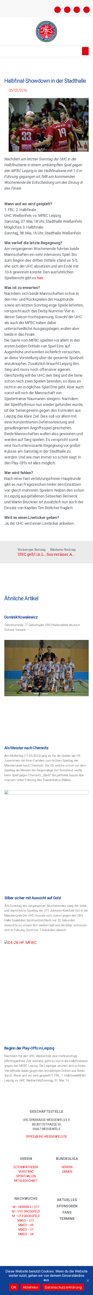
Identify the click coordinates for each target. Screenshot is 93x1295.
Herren (67, 1167)
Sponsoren (67, 1206)
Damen (67, 1171)
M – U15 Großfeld (26, 1211)
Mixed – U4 (26, 1234)
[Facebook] (57, 9)
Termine (67, 1219)
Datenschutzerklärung (63, 1287)
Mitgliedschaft (26, 1180)
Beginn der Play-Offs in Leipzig (29, 1048)
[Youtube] (86, 9)
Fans (67, 1212)
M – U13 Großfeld (26, 1216)
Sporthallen (26, 1176)
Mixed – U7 (26, 1229)
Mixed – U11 (26, 1220)
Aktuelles (67, 1200)
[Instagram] (67, 9)
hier (40, 278)
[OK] (87, 1280)
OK (13, 1287)
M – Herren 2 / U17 (26, 1207)
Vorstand (26, 1171)
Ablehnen (30, 1287)
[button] (85, 51)
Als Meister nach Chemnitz (26, 748)
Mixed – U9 (26, 1225)
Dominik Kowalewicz (21, 617)
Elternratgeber (26, 1167)
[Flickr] (77, 9)
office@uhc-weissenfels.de (46, 1136)
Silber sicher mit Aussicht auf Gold (32, 898)
